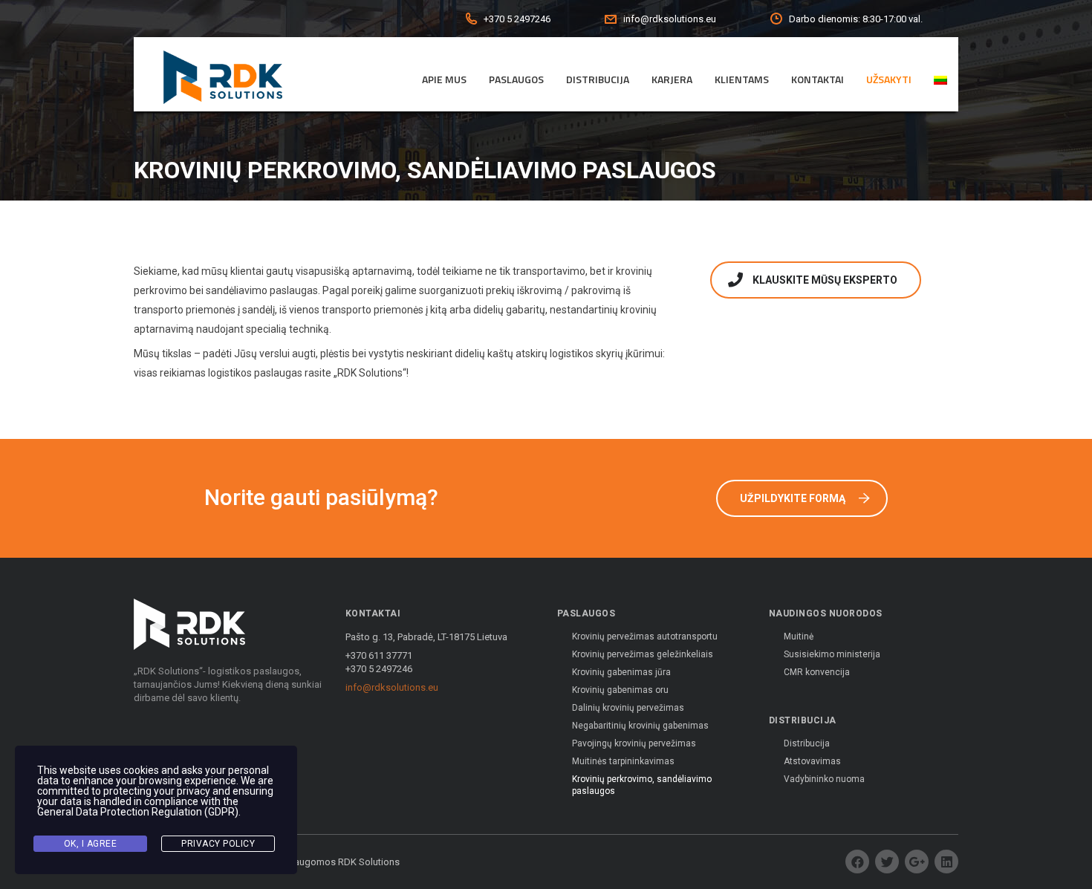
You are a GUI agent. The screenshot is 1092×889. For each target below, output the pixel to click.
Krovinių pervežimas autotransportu (645, 636)
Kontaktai (817, 79)
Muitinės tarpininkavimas (623, 761)
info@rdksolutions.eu (391, 687)
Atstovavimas (812, 761)
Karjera (671, 79)
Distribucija (597, 79)
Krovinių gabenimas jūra (621, 672)
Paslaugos (516, 79)
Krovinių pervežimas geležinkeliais (642, 654)
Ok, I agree (90, 843)
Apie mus (444, 79)
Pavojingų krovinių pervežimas (634, 743)
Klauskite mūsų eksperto (825, 280)
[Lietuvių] (940, 80)
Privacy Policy (218, 843)
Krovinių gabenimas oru (620, 690)
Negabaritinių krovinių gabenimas (640, 725)
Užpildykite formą (792, 498)
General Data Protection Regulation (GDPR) (137, 812)
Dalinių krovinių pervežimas (628, 708)
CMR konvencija (817, 672)
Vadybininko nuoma (824, 779)
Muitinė (798, 636)
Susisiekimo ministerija (832, 654)
